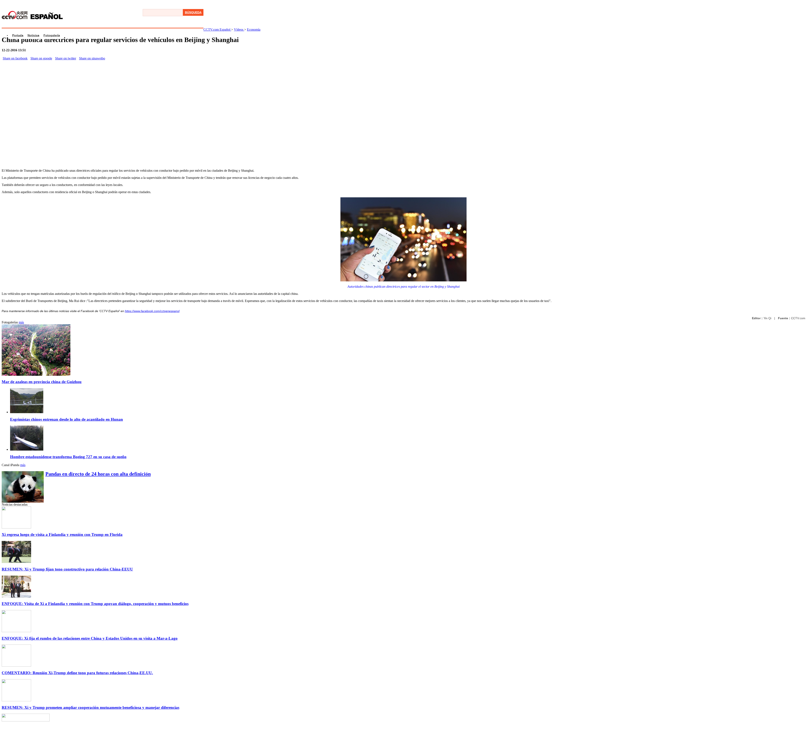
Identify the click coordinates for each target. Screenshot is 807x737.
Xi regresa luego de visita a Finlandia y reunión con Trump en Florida (62, 534)
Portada (17, 35)
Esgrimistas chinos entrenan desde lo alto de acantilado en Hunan (66, 419)
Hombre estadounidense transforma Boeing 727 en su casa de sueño (68, 457)
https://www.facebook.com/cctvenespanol (152, 311)
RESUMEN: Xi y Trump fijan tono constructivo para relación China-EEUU (67, 569)
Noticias (33, 35)
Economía (253, 29)
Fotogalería (52, 35)
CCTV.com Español (217, 29)
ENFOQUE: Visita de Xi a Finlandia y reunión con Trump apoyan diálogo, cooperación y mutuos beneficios (95, 603)
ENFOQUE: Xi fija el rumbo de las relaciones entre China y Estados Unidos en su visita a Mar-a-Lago (90, 638)
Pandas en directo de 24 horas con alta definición (98, 474)
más (21, 322)
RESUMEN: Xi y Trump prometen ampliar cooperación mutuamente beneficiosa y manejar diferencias (90, 707)
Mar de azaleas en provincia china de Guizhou (42, 382)
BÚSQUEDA (193, 12)
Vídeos (239, 29)
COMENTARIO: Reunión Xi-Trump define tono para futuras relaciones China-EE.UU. (77, 673)
